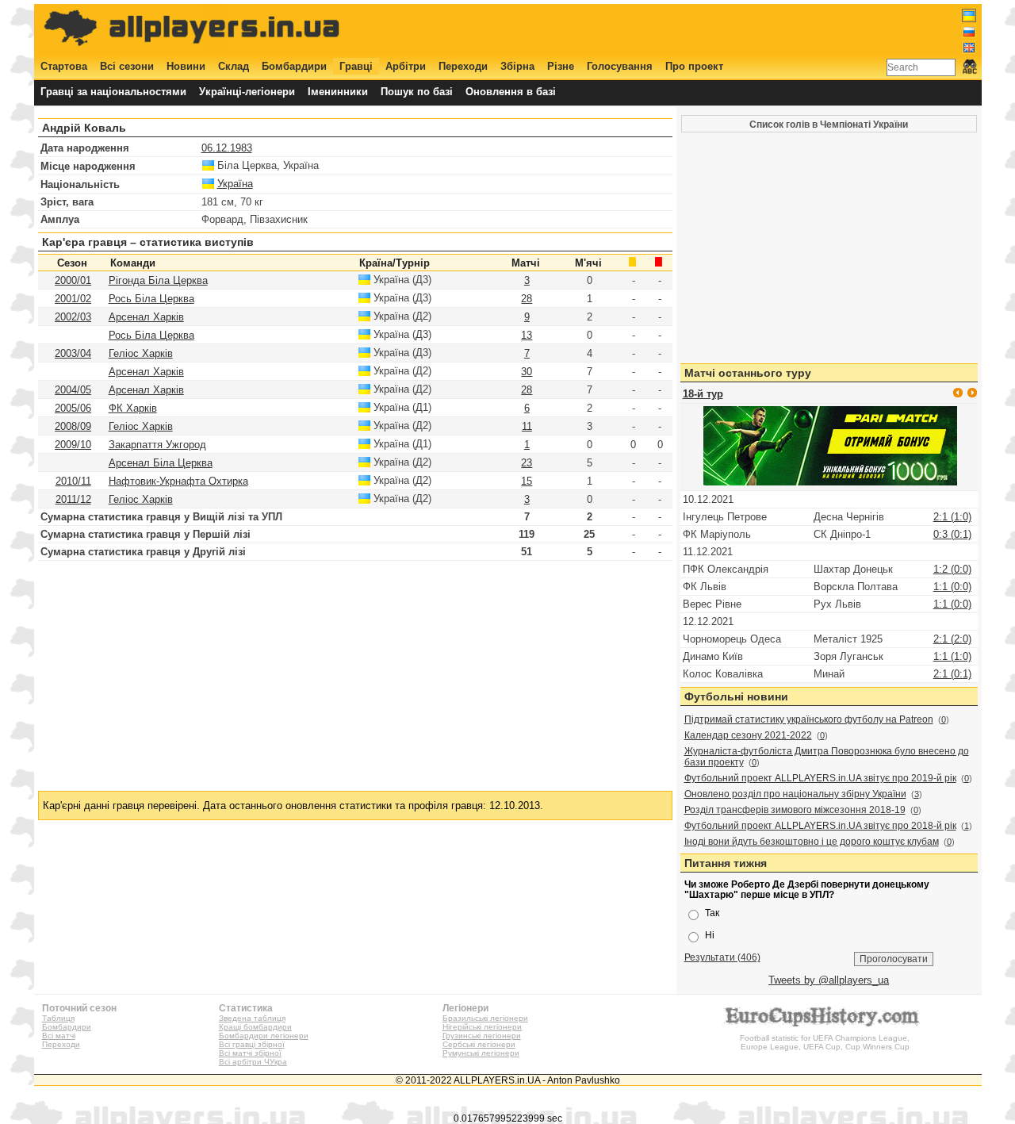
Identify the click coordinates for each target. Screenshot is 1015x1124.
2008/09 (73, 426)
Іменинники (338, 92)
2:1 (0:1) (952, 674)
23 (526, 463)
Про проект (694, 66)
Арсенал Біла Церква (161, 463)
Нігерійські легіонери (482, 1026)
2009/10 (73, 445)
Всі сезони (127, 66)
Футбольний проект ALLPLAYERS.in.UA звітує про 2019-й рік (820, 778)
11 (527, 426)
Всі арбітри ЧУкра (253, 1061)
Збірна (517, 66)
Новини (186, 66)
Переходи (463, 66)
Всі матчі (58, 1035)
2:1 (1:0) (952, 517)
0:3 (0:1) (952, 534)
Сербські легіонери (478, 1044)
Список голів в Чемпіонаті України (828, 124)
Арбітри (405, 66)
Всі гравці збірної (252, 1044)
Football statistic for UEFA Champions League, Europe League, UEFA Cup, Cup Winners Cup (825, 1042)
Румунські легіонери (480, 1053)
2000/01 (73, 280)
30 (526, 372)
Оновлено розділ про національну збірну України (795, 794)
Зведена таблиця (252, 1018)
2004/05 (73, 390)
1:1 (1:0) (952, 656)
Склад (233, 66)
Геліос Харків (141, 353)
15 (526, 481)
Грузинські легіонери (481, 1035)
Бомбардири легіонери (263, 1035)
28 (526, 299)
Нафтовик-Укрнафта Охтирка (178, 481)
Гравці (356, 66)
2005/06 (73, 408)
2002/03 (73, 317)
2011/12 (73, 499)
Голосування (620, 66)
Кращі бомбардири (255, 1026)
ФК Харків (133, 408)
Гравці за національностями (113, 92)
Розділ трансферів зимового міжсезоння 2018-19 (795, 809)
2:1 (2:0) (952, 639)
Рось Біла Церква (151, 299)
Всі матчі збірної (250, 1053)
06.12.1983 (226, 148)
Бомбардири (294, 66)
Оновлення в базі (510, 92)
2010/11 (73, 481)
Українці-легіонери (247, 92)
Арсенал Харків (146, 317)
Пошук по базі (417, 92)
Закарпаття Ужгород (157, 445)
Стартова (63, 66)
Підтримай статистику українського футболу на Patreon (808, 719)
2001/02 (73, 299)
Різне (560, 66)
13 (526, 335)
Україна (235, 184)
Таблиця (58, 1018)
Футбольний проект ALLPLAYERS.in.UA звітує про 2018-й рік (820, 825)
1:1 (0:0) (952, 587)
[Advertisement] (687, 29)
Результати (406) (722, 957)
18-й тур (703, 394)
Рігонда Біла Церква (158, 280)
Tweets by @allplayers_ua (828, 980)
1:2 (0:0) (952, 569)
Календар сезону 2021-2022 (748, 735)
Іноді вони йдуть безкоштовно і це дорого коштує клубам (811, 841)
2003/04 (73, 353)
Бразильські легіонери (485, 1018)
